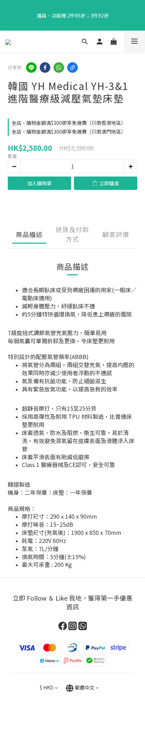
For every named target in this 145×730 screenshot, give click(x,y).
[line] (31, 67)
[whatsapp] (58, 67)
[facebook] (45, 67)
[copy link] (72, 67)
